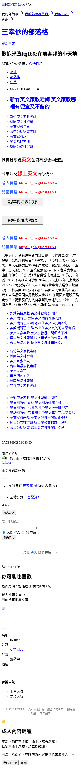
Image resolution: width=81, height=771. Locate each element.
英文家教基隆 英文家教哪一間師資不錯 (38, 333)
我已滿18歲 (10, 762)
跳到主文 (8, 43)
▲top (5, 504)
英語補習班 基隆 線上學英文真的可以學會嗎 (42, 328)
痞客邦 (28, 485)
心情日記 (35, 64)
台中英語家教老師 (23, 131)
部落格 (15, 77)
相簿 (13, 72)
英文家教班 (18, 136)
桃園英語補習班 (21, 146)
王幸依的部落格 (25, 32)
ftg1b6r (6, 462)
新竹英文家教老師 (23, 116)
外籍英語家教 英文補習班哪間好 (33, 313)
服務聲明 (45, 713)
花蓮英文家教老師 (23, 386)
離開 (24, 762)
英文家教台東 (20, 126)
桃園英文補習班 (21, 121)
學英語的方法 (20, 141)
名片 (13, 82)
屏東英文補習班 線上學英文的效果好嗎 (38, 338)
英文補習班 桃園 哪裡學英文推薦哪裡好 (39, 323)
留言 (37, 485)
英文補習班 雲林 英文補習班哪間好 (35, 318)
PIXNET (19, 709)
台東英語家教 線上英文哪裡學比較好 (37, 343)
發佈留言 (8, 537)
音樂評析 (34, 497)
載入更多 (8, 512)
